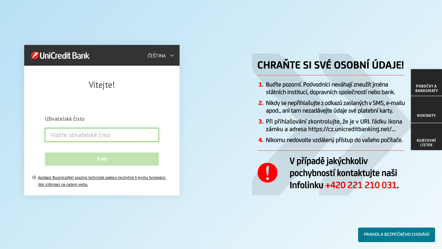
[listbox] (161, 55)
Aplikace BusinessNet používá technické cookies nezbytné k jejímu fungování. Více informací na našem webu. (102, 181)
